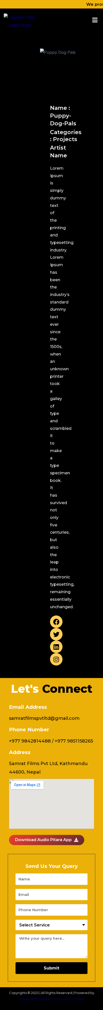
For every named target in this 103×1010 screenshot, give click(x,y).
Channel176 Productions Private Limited (52, 999)
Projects (65, 139)
